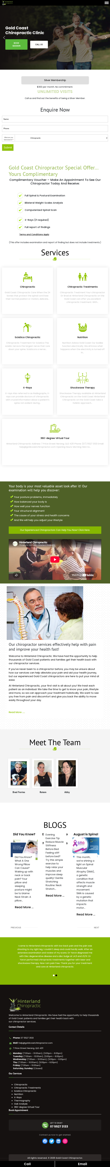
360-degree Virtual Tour (27, 1107)
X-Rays (18, 1097)
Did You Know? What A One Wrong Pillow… (24, 834)
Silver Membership (55, 80)
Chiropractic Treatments (27, 1087)
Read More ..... (17, 712)
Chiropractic (21, 1084)
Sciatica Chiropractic (25, 1091)
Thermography (22, 1100)
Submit (8, 147)
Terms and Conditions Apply (34, 234)
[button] (4, 37)
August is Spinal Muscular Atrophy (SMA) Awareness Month (86, 834)
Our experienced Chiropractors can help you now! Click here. (55, 530)
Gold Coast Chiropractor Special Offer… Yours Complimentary (53, 170)
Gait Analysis (21, 1103)
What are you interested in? (9, 139)
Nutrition (18, 1094)
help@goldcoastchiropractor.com (36, 1042)
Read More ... (24, 907)
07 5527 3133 (27, 1037)
